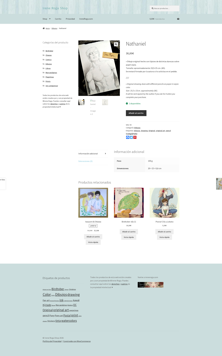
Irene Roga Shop (55, 8)
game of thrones (54, 301)
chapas (66, 289)
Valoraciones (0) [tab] (85, 161)
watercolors (69, 321)
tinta (58, 320)
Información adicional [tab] (88, 153)
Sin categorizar (52, 86)
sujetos (62, 104)
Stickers (51, 321)
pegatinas (73, 310)
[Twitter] (131, 137)
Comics (49, 59)
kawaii (76, 300)
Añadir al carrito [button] (93, 237)
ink (61, 300)
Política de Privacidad (52, 341)
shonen (45, 321)
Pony (51, 315)
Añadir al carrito (136, 113)
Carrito (58, 19)
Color (47, 294)
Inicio (48, 28)
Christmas (72, 289)
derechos (54, 104)
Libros (48, 68)
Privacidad (70, 19)
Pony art (59, 315)
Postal (67, 315)
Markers (70, 305)
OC (75, 305)
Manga (53, 305)
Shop (45, 19)
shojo (79, 316)
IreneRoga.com (86, 19)
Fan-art (46, 300)
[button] (116, 44)
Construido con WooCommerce (77, 341)
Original (152, 130)
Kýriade (47, 305)
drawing (144, 130)
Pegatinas (50, 77)
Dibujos (54, 28)
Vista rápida (93, 242)
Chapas (49, 55)
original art (160, 130)
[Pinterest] (134, 137)
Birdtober (49, 51)
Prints (48, 81)
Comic (53, 295)
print (74, 315)
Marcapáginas (51, 72)
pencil (168, 130)
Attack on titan (47, 289)
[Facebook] (127, 137)
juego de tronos (68, 301)
